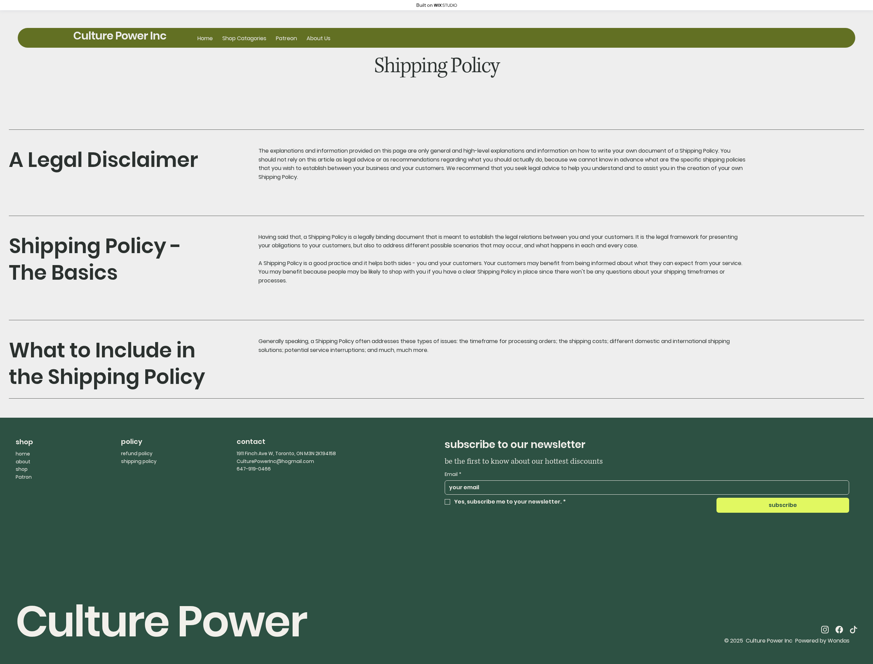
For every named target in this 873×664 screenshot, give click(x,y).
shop (22, 469)
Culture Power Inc (120, 35)
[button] (244, 38)
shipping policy (139, 461)
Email (453, 474)
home (23, 453)
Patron (24, 477)
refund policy (136, 453)
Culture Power (161, 621)
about (23, 461)
